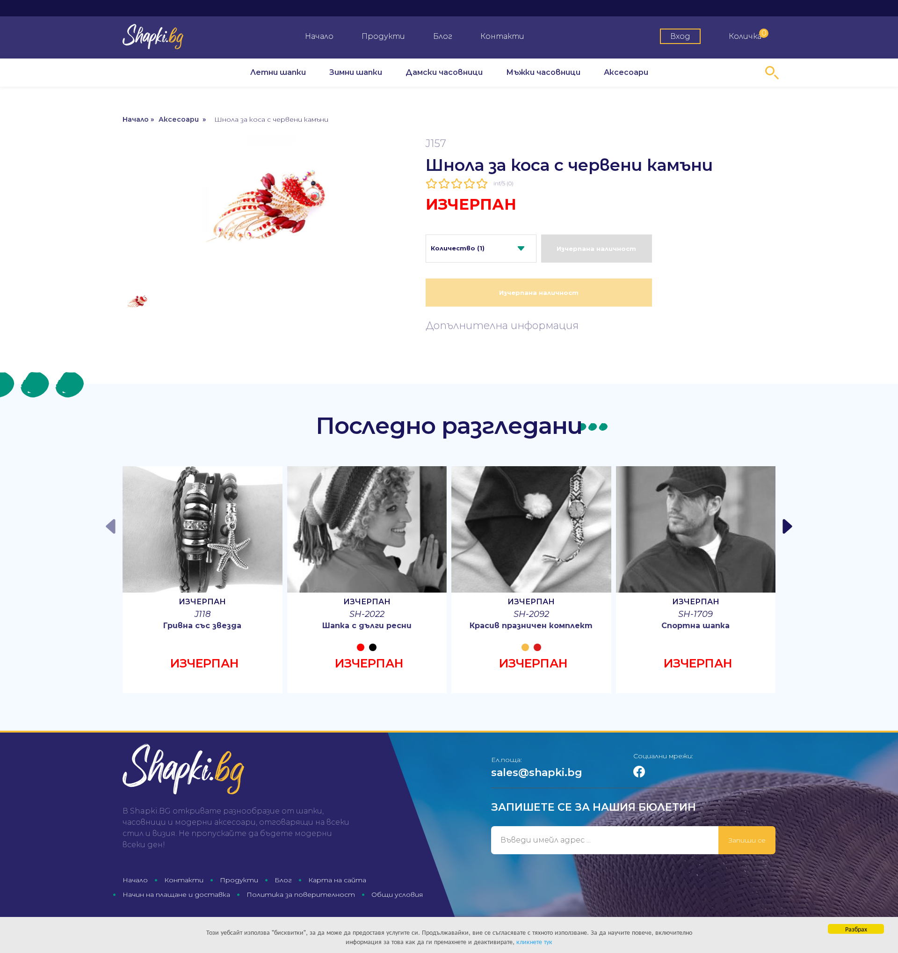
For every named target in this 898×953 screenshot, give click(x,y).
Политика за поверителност (300, 894)
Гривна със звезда (202, 625)
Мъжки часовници (543, 72)
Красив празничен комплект (531, 625)
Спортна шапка (695, 625)
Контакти (502, 36)
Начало (319, 36)
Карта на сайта (337, 880)
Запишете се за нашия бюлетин (593, 807)
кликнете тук (534, 941)
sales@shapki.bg (536, 772)
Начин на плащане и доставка (176, 894)
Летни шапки (278, 72)
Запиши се (747, 840)
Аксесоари (626, 72)
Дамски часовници (444, 72)
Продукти (383, 36)
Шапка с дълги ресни (367, 625)
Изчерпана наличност (596, 248)
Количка (748, 35)
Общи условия (397, 894)
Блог (442, 36)
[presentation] (111, 526)
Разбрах (856, 928)
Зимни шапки (355, 72)
